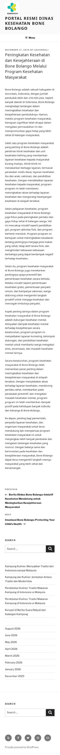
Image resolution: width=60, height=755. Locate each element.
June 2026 (11, 635)
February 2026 (13, 662)
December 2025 (14, 676)
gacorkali (41, 50)
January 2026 (13, 669)
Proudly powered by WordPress (21, 747)
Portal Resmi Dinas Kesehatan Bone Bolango (29, 23)
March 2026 (12, 655)
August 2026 (12, 628)
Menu (32, 37)
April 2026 (11, 648)
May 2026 (11, 642)
